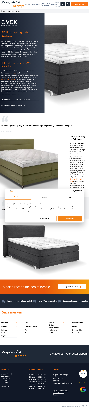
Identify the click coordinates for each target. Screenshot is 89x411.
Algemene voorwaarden (60, 391)
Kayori (3, 336)
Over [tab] (70, 197)
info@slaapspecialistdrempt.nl (62, 383)
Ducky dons (53, 330)
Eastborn (52, 322)
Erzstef (3, 333)
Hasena (4, 326)
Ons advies (44, 4)
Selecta (74, 326)
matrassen (13, 73)
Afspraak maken (79, 4)
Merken (27, 4)
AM (26, 330)
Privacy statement (58, 393)
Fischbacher (53, 333)
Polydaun (4, 330)
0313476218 (56, 381)
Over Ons (48, 4)
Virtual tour (5, 386)
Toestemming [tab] (18, 197)
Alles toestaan (69, 218)
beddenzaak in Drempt (9, 79)
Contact (52, 4)
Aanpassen (43, 218)
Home (3, 11)
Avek (26, 322)
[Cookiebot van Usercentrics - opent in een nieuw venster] (74, 191)
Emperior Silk (77, 330)
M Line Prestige (77, 322)
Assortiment (36, 4)
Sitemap (55, 395)
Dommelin (76, 333)
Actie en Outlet (57, 4)
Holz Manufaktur (31, 326)
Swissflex (4, 322)
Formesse (28, 333)
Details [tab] (44, 197)
